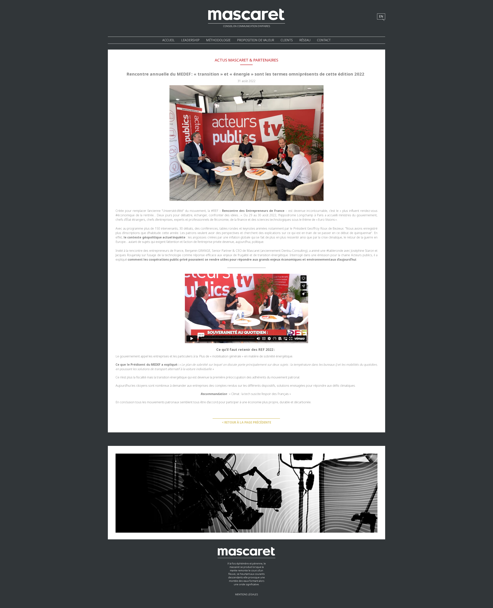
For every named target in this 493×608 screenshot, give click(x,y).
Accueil (168, 40)
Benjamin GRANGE (197, 250)
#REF (214, 211)
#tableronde (334, 250)
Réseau (304, 40)
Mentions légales (246, 594)
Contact (324, 40)
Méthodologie (218, 40)
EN (381, 16)
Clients (287, 40)
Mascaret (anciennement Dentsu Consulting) (277, 250)
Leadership (190, 40)
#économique (125, 215)
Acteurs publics (361, 255)
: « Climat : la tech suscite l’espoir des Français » (246, 394)
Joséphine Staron (362, 250)
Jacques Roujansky (128, 255)
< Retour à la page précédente (246, 422)
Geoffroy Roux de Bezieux (325, 228)
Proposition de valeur (255, 40)
